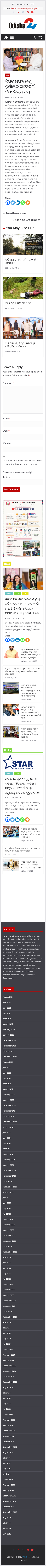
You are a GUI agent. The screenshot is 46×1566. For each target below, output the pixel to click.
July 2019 (6, 1458)
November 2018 (9, 1501)
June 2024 (7, 1138)
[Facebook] (7, 202)
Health (17, 594)
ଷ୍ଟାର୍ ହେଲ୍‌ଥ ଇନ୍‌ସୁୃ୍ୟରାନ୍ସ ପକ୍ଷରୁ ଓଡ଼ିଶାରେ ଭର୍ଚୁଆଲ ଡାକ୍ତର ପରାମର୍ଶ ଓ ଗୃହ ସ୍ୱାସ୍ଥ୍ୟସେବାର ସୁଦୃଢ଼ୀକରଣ (22, 786)
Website (6, 443)
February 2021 (9, 1355)
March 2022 (8, 1284)
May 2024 (7, 1143)
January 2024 (8, 1165)
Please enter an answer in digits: (18, 472)
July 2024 (6, 1132)
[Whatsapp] (22, 202)
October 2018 (8, 1506)
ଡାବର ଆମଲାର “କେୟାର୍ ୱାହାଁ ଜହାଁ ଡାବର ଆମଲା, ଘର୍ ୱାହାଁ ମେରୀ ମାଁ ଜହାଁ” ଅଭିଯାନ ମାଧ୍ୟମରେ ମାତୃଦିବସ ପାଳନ (23, 606)
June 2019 (7, 1463)
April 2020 (7, 1409)
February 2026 (9, 1029)
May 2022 (7, 1273)
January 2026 (8, 1035)
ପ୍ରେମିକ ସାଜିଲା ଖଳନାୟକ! (18, 303)
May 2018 (7, 1534)
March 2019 (8, 1479)
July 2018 (6, 1523)
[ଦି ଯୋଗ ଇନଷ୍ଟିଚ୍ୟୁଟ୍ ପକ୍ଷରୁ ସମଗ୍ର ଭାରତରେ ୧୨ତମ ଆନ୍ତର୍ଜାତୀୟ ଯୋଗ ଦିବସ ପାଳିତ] (11, 835)
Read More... (8, 978)
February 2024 (9, 1159)
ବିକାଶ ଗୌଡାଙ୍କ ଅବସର (16, 213)
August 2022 (8, 1257)
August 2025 (8, 1062)
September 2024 (10, 1121)
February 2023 (9, 1224)
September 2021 (10, 1317)
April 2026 (7, 1018)
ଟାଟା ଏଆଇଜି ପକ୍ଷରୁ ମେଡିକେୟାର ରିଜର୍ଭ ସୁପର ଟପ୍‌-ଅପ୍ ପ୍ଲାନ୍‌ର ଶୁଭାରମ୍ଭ (31, 864)
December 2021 (9, 1300)
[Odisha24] (6, 37)
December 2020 (9, 1365)
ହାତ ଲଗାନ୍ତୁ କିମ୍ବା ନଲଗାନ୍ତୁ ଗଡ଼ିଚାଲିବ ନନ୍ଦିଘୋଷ (20, 344)
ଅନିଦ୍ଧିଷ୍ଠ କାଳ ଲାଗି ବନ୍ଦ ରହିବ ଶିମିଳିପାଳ (21, 261)
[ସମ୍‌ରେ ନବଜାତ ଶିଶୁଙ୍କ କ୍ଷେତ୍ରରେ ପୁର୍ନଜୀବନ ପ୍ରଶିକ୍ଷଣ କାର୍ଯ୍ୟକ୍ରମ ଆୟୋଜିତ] (11, 735)
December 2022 (9, 1235)
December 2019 (9, 1431)
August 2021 (8, 1322)
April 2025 (7, 1083)
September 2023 (10, 1187)
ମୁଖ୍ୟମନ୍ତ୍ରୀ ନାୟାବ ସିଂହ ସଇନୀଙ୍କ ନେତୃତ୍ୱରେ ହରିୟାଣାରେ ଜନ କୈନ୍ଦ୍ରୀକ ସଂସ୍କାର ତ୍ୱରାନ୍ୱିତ (31, 653)
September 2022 (10, 1252)
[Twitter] (12, 202)
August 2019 (8, 1452)
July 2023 (6, 1197)
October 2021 (8, 1311)
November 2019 (9, 1436)
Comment (8, 383)
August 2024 (8, 1127)
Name (6, 418)
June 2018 (7, 1528)
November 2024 (9, 1111)
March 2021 (8, 1349)
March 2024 (8, 1154)
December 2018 (9, 1496)
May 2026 (7, 1013)
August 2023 (8, 1192)
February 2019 (9, 1485)
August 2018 (8, 1517)
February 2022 (9, 1290)
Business (9, 594)
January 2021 (8, 1360)
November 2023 (9, 1176)
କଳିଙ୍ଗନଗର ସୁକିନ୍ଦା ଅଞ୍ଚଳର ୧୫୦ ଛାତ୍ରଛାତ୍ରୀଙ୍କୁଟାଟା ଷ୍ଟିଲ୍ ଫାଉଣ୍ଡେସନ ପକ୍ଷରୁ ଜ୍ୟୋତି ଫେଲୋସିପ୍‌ (31, 690)
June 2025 (7, 1073)
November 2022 (9, 1241)
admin (22, 97)
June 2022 (7, 1268)
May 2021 (7, 1338)
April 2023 (7, 1214)
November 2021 (9, 1306)
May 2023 (7, 1208)
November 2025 (9, 1046)
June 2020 (7, 1398)
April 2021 (7, 1344)
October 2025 (8, 1051)
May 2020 (7, 1403)
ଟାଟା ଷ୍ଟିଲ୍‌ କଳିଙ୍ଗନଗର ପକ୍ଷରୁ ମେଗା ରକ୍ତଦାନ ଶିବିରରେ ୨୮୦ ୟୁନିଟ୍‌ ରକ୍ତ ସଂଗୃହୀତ (22, 849)
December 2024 (9, 1105)
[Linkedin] (17, 202)
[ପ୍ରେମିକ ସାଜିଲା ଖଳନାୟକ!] (23, 279)
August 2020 (8, 1387)
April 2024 (7, 1149)
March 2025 (8, 1089)
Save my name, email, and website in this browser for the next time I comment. (22, 462)
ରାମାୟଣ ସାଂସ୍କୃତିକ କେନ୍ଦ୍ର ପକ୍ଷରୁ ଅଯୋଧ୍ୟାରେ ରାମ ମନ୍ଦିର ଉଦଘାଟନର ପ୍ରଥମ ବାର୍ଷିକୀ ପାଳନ (31, 712)
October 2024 (8, 1116)
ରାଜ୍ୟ (7, 75)
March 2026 (8, 1024)
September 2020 (10, 1382)
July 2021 (6, 1328)
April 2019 (7, 1474)
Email (6, 430)
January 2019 (8, 1490)
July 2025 (6, 1067)
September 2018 (10, 1512)
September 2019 (10, 1447)
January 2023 (8, 1230)
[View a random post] (40, 37)
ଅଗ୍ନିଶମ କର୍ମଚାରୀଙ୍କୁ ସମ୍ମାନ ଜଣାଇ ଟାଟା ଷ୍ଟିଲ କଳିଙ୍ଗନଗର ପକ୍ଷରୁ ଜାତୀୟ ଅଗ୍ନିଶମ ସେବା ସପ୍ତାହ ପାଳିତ (22, 671)
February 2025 (9, 1094)
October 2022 (8, 1246)
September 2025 (10, 1056)
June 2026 (7, 1008)
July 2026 (6, 1002)
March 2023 (8, 1219)
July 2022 (6, 1262)
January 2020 (8, 1425)
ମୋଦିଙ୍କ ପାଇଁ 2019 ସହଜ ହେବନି (26, 219)
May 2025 (7, 1078)
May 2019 (7, 1468)
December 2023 (9, 1170)
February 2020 (9, 1420)
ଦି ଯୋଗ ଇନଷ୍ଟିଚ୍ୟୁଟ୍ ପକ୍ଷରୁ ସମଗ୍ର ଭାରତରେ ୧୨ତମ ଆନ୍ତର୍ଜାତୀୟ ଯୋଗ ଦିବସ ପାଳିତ (30, 833)
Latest (25, 594)
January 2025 (8, 1100)
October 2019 (8, 1441)
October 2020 (8, 1376)
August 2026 (8, 997)
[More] (27, 202)
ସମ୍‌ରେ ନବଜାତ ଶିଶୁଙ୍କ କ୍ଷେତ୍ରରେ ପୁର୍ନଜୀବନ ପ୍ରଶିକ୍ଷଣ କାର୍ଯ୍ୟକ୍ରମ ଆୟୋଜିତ (29, 733)
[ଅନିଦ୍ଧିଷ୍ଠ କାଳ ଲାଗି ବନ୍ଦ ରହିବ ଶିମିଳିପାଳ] (23, 235)
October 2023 (8, 1181)
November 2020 (9, 1371)
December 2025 (9, 1040)
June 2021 (7, 1333)
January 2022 (8, 1295)
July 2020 (6, 1393)
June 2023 (7, 1203)
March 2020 (8, 1414)
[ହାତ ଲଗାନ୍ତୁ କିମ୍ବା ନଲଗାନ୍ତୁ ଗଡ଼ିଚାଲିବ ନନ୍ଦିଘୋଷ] (23, 319)
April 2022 (7, 1279)
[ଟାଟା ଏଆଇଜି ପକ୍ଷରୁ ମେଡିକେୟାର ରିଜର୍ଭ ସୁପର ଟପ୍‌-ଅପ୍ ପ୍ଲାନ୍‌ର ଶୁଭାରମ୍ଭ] (11, 866)
